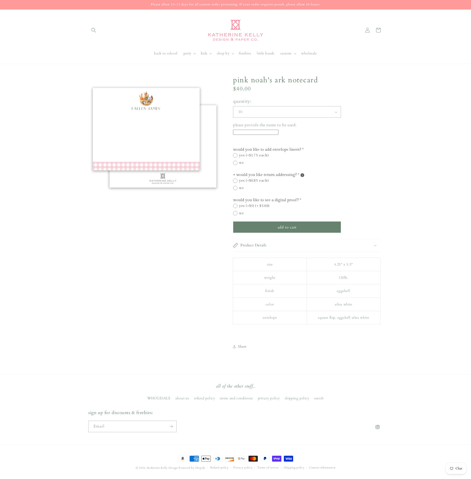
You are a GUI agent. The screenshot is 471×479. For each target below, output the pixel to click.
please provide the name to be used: (265, 125)
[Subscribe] (171, 426)
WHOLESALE (158, 398)
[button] (93, 30)
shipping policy (297, 398)
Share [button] (242, 346)
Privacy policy (242, 467)
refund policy (204, 398)
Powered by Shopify (192, 468)
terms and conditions (236, 398)
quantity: (242, 101)
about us (182, 398)
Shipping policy (294, 467)
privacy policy (269, 398)
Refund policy (219, 467)
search (319, 398)
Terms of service (268, 467)
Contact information (322, 467)
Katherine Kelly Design (162, 468)
